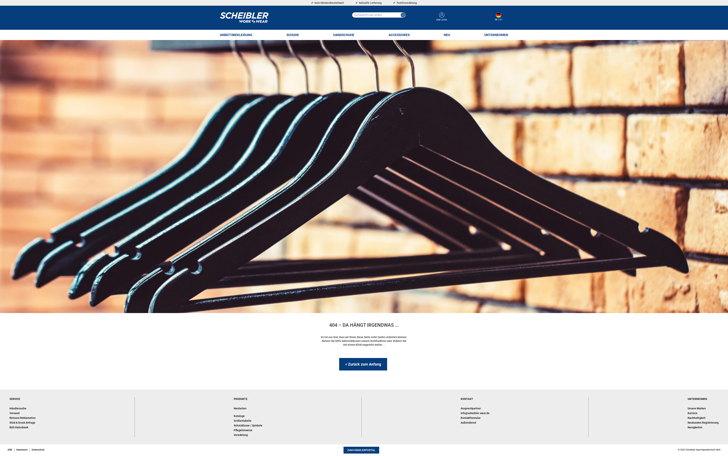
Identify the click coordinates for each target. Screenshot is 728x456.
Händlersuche (17, 408)
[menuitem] (236, 35)
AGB (10, 449)
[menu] (364, 35)
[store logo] (244, 17)
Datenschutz (38, 449)
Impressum (21, 449)
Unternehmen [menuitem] (496, 35)
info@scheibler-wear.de (475, 413)
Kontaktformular (471, 417)
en (501, 19)
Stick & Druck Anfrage (22, 422)
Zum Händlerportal (361, 450)
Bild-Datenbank (18, 427)
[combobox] (379, 15)
